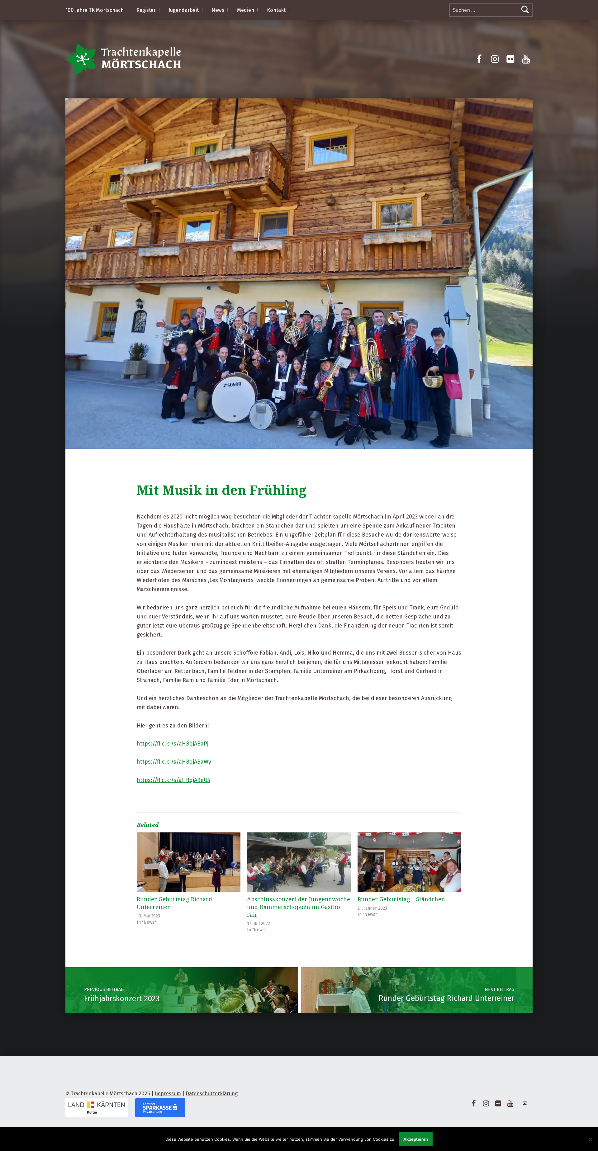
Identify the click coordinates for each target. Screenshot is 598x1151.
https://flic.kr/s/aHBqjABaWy (174, 761)
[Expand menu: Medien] (257, 10)
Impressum (168, 1094)
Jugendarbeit (183, 10)
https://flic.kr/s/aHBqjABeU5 (173, 780)
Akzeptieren (415, 1139)
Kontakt (276, 10)
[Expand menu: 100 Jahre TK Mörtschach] (127, 10)
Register (146, 10)
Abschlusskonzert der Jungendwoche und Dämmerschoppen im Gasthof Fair (298, 906)
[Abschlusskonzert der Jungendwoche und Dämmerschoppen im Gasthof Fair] (299, 862)
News (217, 10)
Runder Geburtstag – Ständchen (401, 899)
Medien (245, 10)
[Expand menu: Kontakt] (289, 10)
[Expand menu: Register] (159, 10)
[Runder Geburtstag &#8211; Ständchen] (409, 862)
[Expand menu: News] (227, 10)
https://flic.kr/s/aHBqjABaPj (172, 743)
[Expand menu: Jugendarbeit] (202, 10)
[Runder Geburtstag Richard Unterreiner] (188, 862)
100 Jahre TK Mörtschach (94, 10)
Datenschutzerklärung (212, 1094)
